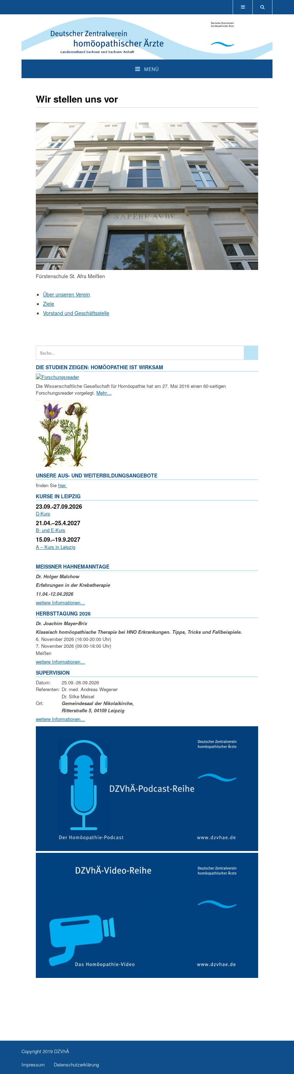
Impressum (33, 1064)
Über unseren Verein (66, 294)
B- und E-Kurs (50, 530)
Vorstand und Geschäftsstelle (76, 313)
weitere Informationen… (60, 602)
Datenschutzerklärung (76, 1064)
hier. (62, 485)
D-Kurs (43, 513)
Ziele (48, 303)
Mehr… (104, 392)
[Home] (147, 55)
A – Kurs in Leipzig (55, 546)
